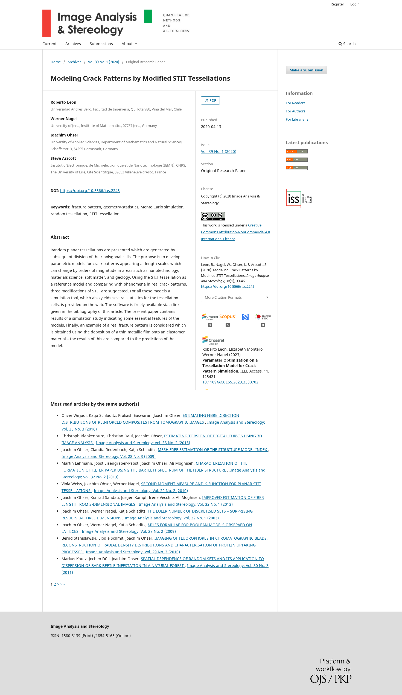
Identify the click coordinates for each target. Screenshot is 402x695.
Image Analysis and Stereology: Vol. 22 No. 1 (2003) (172, 517)
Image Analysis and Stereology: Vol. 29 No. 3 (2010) (133, 551)
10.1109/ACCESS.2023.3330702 (230, 382)
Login (355, 4)
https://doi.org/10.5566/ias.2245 (90, 190)
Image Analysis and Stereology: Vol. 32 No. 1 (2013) (186, 504)
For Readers (295, 102)
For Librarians (297, 119)
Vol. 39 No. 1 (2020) (103, 61)
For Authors (295, 111)
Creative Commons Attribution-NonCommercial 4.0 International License (235, 232)
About (128, 43)
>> (62, 584)
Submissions (101, 43)
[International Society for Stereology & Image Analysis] (299, 206)
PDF (212, 100)
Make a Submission (307, 70)
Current (49, 43)
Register (337, 4)
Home (56, 61)
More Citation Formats (223, 297)
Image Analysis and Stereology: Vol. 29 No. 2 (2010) (141, 490)
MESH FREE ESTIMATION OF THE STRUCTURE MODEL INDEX (213, 449)
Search (349, 43)
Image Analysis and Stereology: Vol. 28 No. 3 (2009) (109, 456)
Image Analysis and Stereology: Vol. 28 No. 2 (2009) (129, 531)
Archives (73, 43)
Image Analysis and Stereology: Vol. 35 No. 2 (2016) (143, 442)
